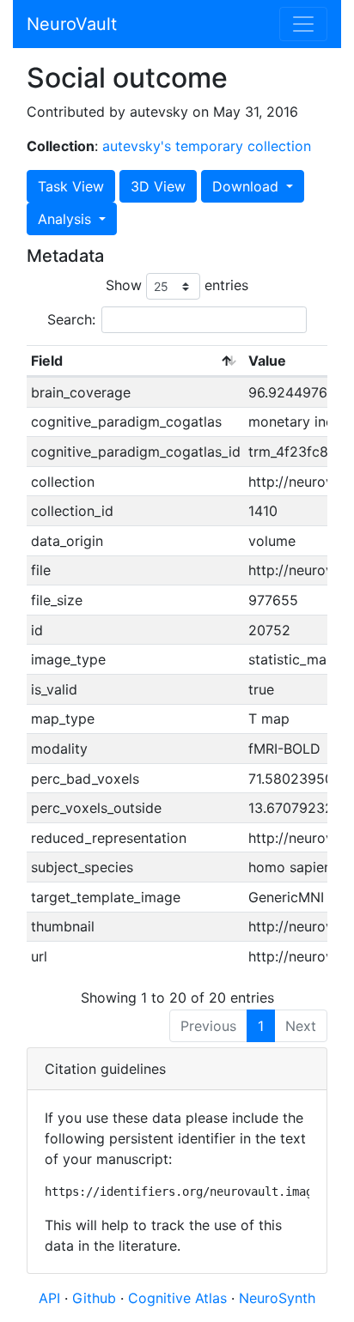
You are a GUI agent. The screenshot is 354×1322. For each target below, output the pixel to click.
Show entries (177, 285)
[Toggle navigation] (303, 24)
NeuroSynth (277, 1298)
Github (96, 1298)
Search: (71, 319)
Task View (71, 186)
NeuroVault (72, 24)
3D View (158, 186)
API (49, 1298)
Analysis (66, 218)
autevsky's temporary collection (206, 146)
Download (247, 186)
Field (47, 360)
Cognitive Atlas (179, 1298)
